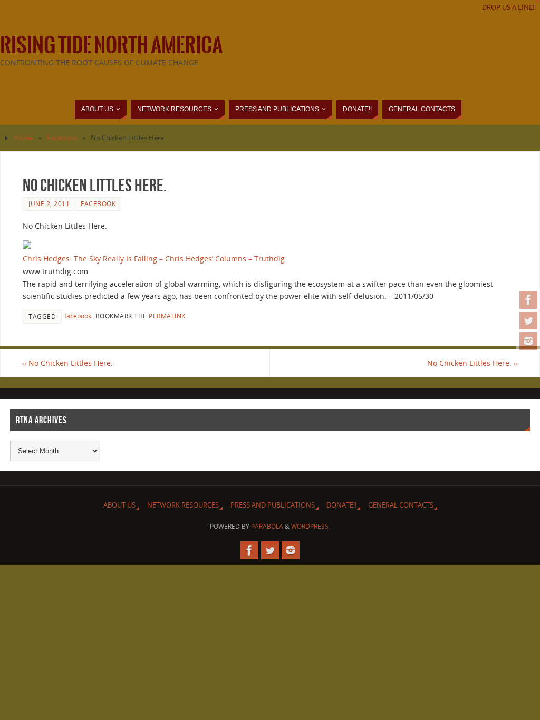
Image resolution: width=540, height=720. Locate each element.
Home (23, 137)
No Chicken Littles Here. (68, 363)
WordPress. (310, 526)
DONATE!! (341, 505)
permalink (167, 316)
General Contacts (400, 505)
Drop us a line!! (509, 7)
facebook (77, 316)
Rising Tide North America (111, 45)
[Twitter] (528, 320)
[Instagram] (528, 341)
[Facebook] (528, 300)
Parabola (267, 526)
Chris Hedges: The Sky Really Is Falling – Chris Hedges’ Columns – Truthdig (154, 259)
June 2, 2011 (49, 203)
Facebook (62, 137)
